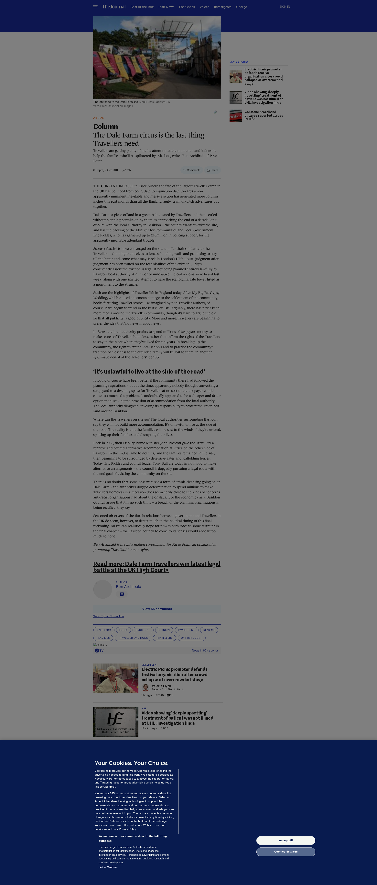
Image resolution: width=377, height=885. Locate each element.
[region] (188, 812)
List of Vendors (108, 867)
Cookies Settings (286, 851)
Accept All (286, 840)
